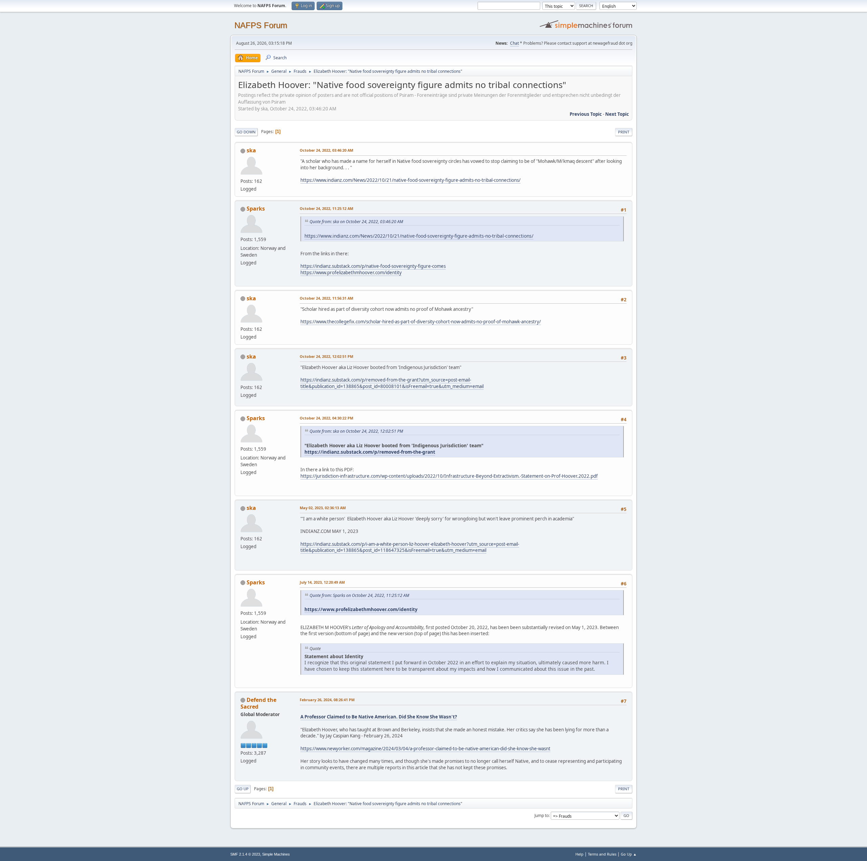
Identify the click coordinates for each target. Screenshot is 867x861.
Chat (514, 43)
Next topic (617, 114)
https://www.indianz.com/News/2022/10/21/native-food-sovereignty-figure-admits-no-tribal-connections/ (410, 180)
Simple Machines (276, 854)
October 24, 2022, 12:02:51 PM (326, 356)
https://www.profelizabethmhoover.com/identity (351, 273)
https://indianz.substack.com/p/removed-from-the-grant (369, 452)
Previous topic (586, 114)
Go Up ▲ (629, 854)
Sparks (256, 208)
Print (623, 131)
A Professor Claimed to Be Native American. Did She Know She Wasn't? (378, 717)
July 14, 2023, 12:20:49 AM (322, 582)
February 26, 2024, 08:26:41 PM (327, 699)
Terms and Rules (602, 854)
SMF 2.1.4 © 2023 (245, 854)
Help (579, 854)
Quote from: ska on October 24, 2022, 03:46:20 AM (356, 221)
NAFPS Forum (260, 25)
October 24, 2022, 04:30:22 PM (326, 418)
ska (251, 150)
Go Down (246, 131)
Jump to (541, 815)
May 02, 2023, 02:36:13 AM (323, 507)
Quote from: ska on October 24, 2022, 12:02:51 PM (356, 431)
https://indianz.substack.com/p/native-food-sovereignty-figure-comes (373, 266)
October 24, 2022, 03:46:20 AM (326, 150)
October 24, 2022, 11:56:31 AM (326, 298)
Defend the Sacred (258, 703)
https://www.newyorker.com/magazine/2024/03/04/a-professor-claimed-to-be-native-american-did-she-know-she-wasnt (425, 749)
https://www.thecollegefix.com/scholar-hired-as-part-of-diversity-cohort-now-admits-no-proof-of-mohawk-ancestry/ (420, 322)
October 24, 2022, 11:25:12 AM (326, 208)
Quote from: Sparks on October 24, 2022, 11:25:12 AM (359, 595)
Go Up (243, 788)
